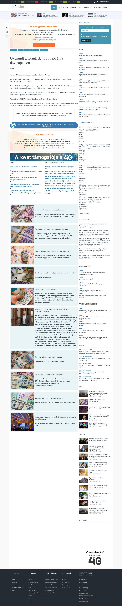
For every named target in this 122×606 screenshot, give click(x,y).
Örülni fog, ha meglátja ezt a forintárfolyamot (97, 400)
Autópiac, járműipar (34, 593)
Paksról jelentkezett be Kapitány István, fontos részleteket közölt (98, 463)
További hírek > (84, 213)
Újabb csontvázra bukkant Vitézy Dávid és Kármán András (98, 486)
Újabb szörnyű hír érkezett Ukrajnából (99, 407)
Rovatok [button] (80, 7)
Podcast (65, 7)
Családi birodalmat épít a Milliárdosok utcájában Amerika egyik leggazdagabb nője (99, 199)
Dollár (26, 50)
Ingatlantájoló (66, 587)
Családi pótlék (49, 585)
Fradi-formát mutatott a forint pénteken (23, 167)
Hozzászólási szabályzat (86, 596)
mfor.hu (64, 579)
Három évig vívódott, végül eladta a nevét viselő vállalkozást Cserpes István (98, 166)
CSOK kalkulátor (50, 590)
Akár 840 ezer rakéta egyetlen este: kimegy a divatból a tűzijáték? (98, 128)
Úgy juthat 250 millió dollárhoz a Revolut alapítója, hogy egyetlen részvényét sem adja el (98, 146)
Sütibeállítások (83, 601)
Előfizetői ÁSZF (83, 598)
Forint (37, 50)
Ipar (29, 598)
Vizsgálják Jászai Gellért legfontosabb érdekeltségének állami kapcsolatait (99, 186)
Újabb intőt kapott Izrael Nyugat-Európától (59, 186)
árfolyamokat (29, 113)
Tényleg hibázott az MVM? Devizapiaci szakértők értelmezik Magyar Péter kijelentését (98, 393)
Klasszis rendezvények (100, 7)
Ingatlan (30, 585)
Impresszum (82, 585)
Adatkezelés (82, 590)
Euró (31, 50)
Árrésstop (73, 7)
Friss (54, 7)
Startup (30, 601)
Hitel (29, 587)
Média (30, 595)
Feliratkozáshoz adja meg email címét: (92, 28)
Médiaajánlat (83, 582)
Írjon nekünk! (83, 579)
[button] (94, 2)
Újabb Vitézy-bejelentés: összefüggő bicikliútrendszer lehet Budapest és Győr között (99, 416)
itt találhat (39, 113)
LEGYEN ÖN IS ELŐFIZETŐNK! (44, 135)
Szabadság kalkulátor (51, 582)
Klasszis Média (83, 593)
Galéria (13, 590)
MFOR (17, 7)
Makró (13, 579)
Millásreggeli (65, 585)
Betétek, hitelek (32, 590)
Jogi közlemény (83, 587)
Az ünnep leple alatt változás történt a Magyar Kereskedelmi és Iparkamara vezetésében (99, 456)
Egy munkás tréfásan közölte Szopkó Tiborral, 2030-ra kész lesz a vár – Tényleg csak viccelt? (94, 256)
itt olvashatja (61, 115)
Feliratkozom (86, 40)
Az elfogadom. (94, 36)
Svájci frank (44, 50)
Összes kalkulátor (50, 593)
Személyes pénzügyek (17, 587)
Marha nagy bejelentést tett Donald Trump (59, 188)
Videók (60, 7)
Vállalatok (14, 582)
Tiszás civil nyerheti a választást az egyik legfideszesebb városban (99, 494)
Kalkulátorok (88, 7)
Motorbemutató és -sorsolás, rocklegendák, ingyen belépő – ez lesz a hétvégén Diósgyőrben (94, 249)
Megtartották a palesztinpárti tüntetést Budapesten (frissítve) (98, 424)
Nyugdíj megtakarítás (51, 579)
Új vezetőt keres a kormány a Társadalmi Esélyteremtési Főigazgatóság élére (97, 448)
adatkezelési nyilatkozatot (92, 36)
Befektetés (14, 50)
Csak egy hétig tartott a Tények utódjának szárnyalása (98, 501)
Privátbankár (66, 582)
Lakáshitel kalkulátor (51, 587)
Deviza (20, 50)
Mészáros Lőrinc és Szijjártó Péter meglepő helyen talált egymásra (98, 439)
